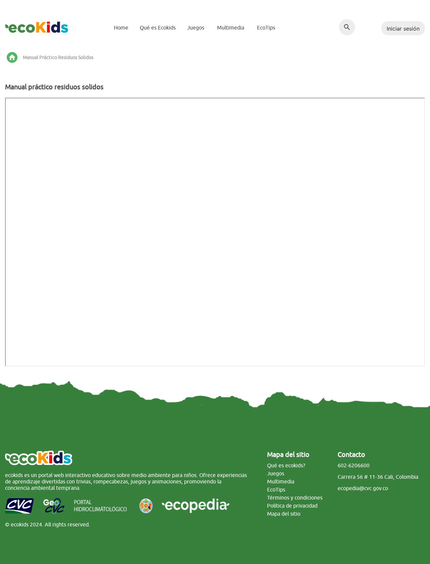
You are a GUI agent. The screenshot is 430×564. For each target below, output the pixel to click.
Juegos (195, 28)
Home (121, 28)
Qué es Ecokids (158, 28)
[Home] (36, 26)
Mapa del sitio (283, 514)
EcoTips (266, 28)
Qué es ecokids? (286, 465)
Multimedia (230, 28)
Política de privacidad (292, 506)
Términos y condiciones (294, 498)
